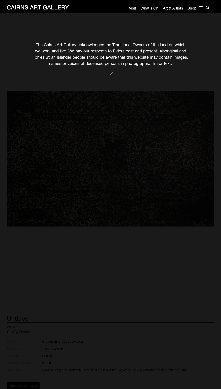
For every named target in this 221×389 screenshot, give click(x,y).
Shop (192, 8)
